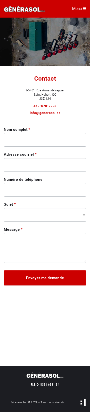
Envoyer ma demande (45, 278)
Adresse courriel (20, 154)
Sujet (10, 204)
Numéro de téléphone (23, 179)
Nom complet (17, 129)
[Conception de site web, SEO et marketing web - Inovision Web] (83, 402)
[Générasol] (24, 8)
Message (13, 229)
